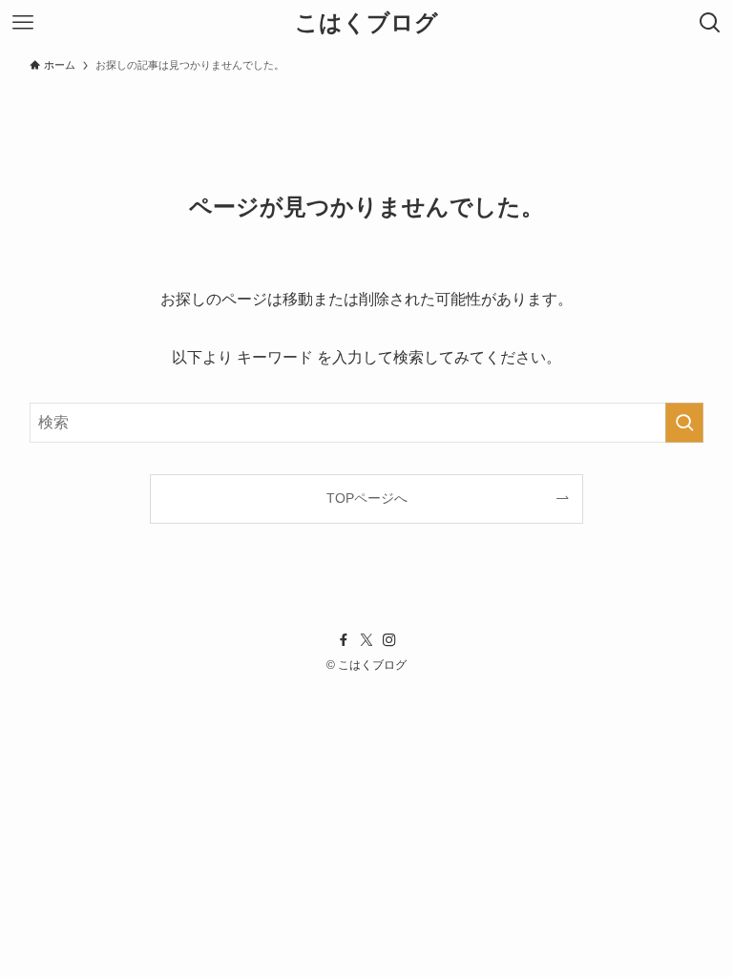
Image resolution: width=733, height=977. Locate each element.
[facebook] (343, 640)
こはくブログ (366, 22)
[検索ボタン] (710, 23)
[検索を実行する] (684, 423)
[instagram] (389, 640)
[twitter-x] (366, 640)
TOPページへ (367, 498)
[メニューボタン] (23, 23)
